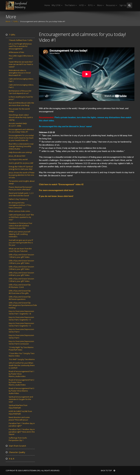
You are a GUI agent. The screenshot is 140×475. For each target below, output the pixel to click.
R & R (11, 458)
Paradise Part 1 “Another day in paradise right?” (22, 424)
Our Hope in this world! (18, 159)
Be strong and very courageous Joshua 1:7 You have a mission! (20, 205)
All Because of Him (16, 52)
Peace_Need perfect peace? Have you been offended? (20, 188)
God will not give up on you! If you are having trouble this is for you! (21, 242)
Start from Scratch (17, 445)
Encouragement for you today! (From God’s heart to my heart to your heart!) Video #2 (21, 138)
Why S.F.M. (56, 5)
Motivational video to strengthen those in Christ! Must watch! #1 (20, 72)
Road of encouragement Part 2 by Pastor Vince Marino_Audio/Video (21, 382)
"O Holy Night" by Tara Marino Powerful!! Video (21, 348)
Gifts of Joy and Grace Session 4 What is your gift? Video (21, 273)
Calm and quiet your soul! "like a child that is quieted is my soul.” (21, 217)
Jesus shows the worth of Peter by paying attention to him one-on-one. (22, 175)
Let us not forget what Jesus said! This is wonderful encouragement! (20, 46)
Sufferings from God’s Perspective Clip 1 (18, 439)
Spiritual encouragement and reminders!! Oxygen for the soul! (21, 399)
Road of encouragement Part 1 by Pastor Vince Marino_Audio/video (21, 374)
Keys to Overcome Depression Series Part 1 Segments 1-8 (21, 312)
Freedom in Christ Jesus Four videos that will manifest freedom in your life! (20, 225)
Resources (111, 5)
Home (47, 5)
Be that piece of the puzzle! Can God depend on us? (20, 92)
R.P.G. (91, 5)
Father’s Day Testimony (18, 199)
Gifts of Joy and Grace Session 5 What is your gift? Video (21, 279)
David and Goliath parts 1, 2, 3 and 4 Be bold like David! (21, 194)
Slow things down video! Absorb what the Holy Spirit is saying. (21, 117)
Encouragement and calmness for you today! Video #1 (21, 130)
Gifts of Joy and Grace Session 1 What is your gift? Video (21, 255)
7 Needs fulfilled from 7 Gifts (20, 40)
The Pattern (70, 5)
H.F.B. (81, 5)
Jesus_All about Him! (17, 156)
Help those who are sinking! (20, 152)
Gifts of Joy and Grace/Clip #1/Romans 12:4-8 (20, 285)
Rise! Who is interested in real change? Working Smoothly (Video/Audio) (21, 146)
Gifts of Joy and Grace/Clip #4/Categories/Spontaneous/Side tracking (23, 305)
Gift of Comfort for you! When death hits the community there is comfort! (22, 365)
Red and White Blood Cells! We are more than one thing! (21, 104)
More (99, 5)
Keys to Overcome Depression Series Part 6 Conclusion (21, 342)
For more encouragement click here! (56, 190)
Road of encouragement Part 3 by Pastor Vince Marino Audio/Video (21, 390)
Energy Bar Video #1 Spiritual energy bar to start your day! (21, 167)
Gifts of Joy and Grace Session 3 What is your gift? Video (21, 267)
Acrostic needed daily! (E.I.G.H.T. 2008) (18, 124)
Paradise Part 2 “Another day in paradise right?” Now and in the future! (22, 431)
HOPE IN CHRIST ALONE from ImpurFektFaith (20, 412)
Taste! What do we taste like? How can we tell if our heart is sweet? (21, 64)
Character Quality (16, 452)
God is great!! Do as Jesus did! (21, 163)
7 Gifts (15, 21)
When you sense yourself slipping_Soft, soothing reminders (19, 234)
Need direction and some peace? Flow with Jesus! (19, 418)
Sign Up (122, 5)
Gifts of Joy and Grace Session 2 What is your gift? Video (21, 261)
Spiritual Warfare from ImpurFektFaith (18, 406)
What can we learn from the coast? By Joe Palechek (20, 249)
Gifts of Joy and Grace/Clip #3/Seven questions (20, 297)
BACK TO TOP (106, 470)
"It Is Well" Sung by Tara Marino (22, 359)
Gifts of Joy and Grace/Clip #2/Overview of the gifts (20, 291)
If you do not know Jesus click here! (56, 196)
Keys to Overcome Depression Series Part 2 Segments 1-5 (21, 318)
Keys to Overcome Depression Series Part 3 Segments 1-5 (21, 324)
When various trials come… (20, 211)
